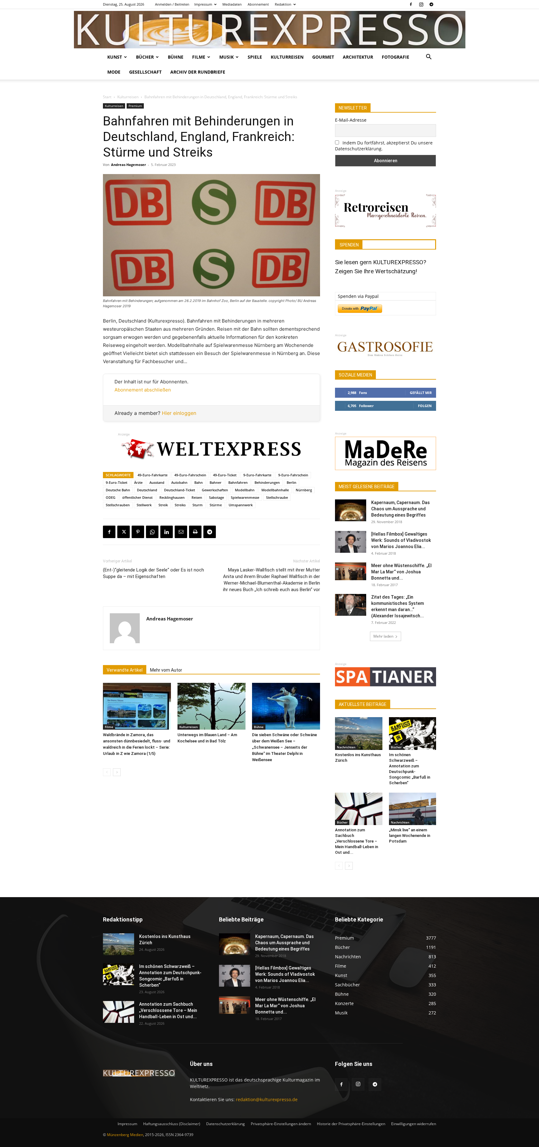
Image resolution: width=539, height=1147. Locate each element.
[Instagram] (421, 4)
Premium (135, 106)
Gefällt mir (421, 392)
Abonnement (258, 4)
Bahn (198, 482)
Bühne (175, 57)
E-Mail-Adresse (351, 120)
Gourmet (323, 57)
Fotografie (395, 57)
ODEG (110, 497)
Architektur (358, 57)
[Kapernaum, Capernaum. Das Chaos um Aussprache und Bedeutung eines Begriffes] (350, 510)
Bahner (215, 482)
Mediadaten (232, 4)
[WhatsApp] (152, 532)
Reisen (197, 497)
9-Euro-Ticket (116, 482)
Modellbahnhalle (275, 490)
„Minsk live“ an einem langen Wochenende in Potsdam (409, 835)
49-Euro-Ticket (224, 475)
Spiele (255, 57)
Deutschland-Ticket (179, 490)
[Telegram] (431, 4)
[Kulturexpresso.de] (269, 29)
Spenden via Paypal (358, 296)
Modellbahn (245, 490)
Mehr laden (383, 636)
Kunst (114, 57)
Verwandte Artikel (125, 670)
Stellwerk (144, 505)
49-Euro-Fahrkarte (153, 475)
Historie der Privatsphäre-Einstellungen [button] (351, 1123)
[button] (428, 58)
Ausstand (156, 482)
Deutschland (147, 490)
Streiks (180, 505)
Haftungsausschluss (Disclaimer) (171, 1123)
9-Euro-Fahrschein (293, 475)
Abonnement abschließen (142, 390)
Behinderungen (267, 482)
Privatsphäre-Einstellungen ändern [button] (281, 1123)
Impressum (203, 4)
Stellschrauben (118, 505)
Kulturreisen (287, 57)
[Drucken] (195, 532)
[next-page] (117, 772)
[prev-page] (107, 772)
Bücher (145, 57)
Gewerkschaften (215, 490)
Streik (163, 505)
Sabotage (216, 497)
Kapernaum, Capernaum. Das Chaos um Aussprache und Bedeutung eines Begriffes (400, 509)
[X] (123, 532)
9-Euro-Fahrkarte (257, 475)
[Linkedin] (166, 532)
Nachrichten (346, 747)
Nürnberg (304, 490)
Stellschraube (277, 497)
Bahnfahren (238, 482)
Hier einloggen (179, 413)
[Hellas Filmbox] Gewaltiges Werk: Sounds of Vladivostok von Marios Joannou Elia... (401, 540)
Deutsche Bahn (118, 490)
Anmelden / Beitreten (172, 4)
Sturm (197, 505)
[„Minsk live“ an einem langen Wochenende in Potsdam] (412, 809)
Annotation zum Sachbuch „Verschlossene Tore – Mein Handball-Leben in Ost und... (356, 841)
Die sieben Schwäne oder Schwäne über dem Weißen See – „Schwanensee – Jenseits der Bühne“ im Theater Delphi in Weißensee (284, 747)
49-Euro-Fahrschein (190, 475)
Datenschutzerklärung (225, 1123)
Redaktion (283, 4)
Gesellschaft (145, 72)
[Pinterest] (138, 532)
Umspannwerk (241, 505)
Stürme (216, 505)
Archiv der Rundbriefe (197, 72)
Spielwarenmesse (245, 497)
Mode (113, 72)
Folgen (425, 405)
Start (107, 97)
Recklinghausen (172, 497)
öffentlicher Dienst (137, 497)
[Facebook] (410, 4)
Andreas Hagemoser (128, 164)
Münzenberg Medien (125, 1134)
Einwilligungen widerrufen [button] (413, 1123)
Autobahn (179, 482)
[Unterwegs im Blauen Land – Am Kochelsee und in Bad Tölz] (211, 706)
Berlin (291, 482)
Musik (226, 57)
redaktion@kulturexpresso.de (267, 1099)
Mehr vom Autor (166, 670)
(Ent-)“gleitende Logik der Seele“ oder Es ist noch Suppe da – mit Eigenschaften (153, 573)
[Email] (181, 532)
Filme (198, 57)
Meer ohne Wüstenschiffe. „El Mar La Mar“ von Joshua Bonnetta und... (401, 572)
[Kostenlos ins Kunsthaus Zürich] (358, 733)
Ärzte (138, 482)
